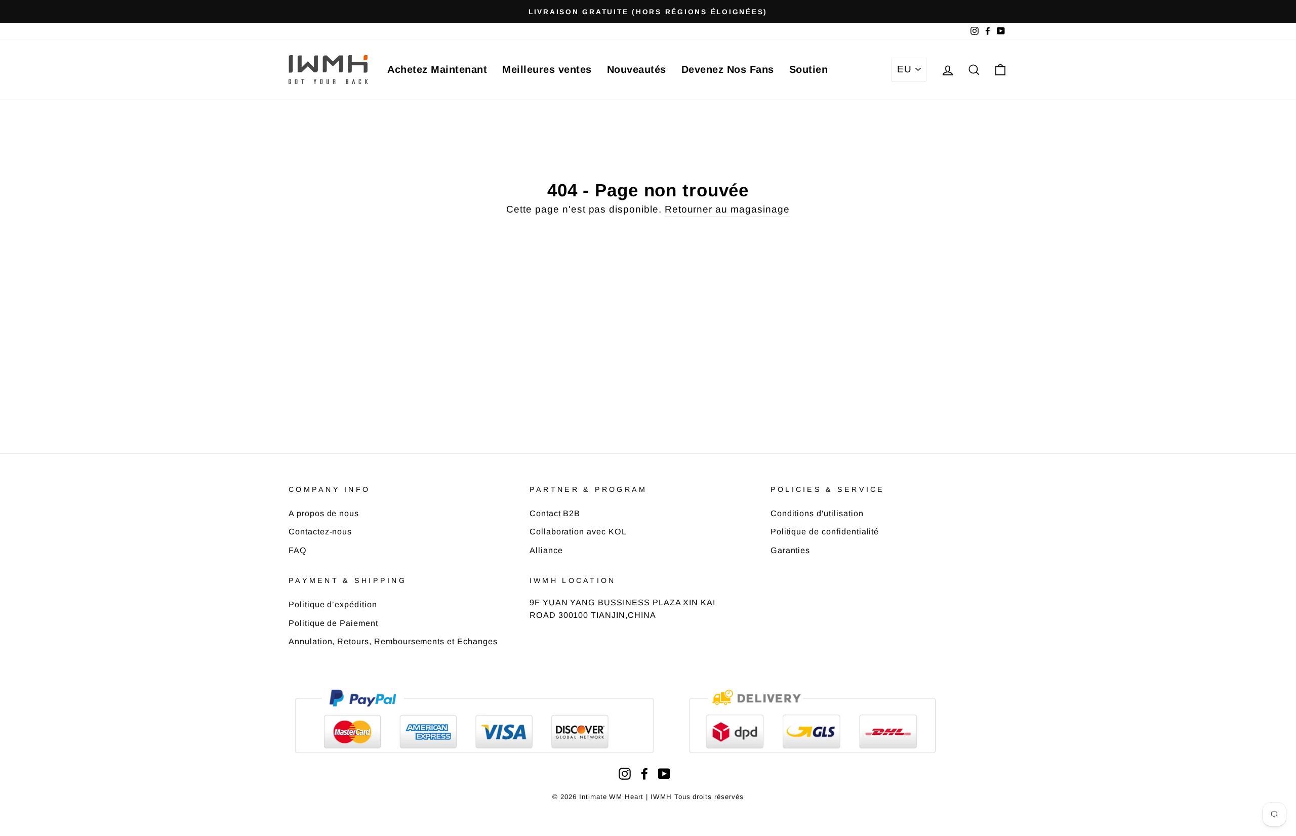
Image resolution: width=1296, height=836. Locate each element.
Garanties (791, 550)
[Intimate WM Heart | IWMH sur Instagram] (625, 773)
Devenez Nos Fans (727, 69)
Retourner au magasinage (727, 209)
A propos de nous (324, 513)
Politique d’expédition (333, 604)
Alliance (546, 550)
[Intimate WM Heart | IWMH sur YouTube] (664, 773)
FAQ (298, 550)
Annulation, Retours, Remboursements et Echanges (393, 641)
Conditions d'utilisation (817, 513)
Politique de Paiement (333, 623)
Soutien (808, 69)
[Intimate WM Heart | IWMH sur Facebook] (644, 773)
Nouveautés (636, 69)
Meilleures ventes (547, 69)
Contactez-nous (320, 531)
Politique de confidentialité (825, 531)
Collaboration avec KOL (578, 531)
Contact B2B (555, 513)
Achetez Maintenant (437, 69)
